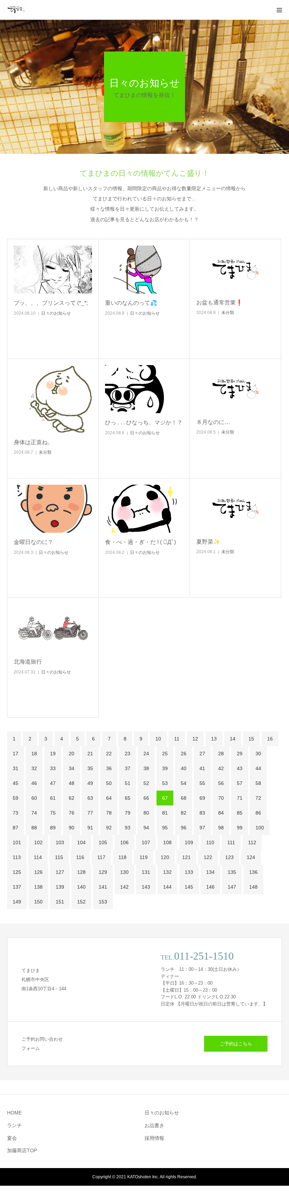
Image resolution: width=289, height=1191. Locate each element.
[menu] (279, 10)
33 (53, 768)
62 (71, 798)
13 (214, 739)
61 (53, 798)
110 (210, 842)
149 (17, 902)
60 (34, 798)
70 (221, 798)
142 (124, 887)
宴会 (12, 1138)
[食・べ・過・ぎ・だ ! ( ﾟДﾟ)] (144, 509)
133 (189, 872)
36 (109, 768)
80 (146, 813)
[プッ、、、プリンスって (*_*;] (53, 270)
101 (17, 842)
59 (15, 798)
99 (239, 827)
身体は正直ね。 (33, 442)
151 (60, 902)
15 (251, 739)
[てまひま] (16, 10)
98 (221, 827)
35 (90, 768)
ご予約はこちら (236, 1043)
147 (232, 887)
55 (202, 783)
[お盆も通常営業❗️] (235, 269)
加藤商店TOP (22, 1150)
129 (103, 872)
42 (221, 768)
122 (208, 857)
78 (109, 813)
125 (17, 872)
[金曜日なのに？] (53, 509)
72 (258, 798)
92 (109, 827)
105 (103, 842)
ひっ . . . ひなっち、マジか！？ (144, 422)
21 (90, 753)
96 (183, 827)
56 (221, 783)
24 (146, 753)
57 (239, 783)
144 (167, 887)
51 (127, 783)
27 (202, 753)
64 (109, 798)
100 (260, 827)
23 (127, 753)
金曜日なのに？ (33, 542)
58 (258, 783)
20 (71, 753)
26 (183, 753)
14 (232, 739)
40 (183, 768)
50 (109, 783)
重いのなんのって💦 (131, 303)
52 (146, 783)
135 (232, 872)
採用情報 (154, 1138)
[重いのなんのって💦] (144, 270)
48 (71, 783)
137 (17, 887)
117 (101, 857)
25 (165, 753)
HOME (14, 1113)
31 (15, 768)
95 (165, 827)
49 (90, 783)
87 (15, 827)
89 (53, 827)
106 (124, 842)
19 (53, 753)
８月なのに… (213, 422)
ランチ (14, 1125)
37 (127, 768)
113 (17, 857)
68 (183, 798)
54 (183, 783)
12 (195, 739)
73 (15, 813)
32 (34, 768)
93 (127, 827)
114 (38, 857)
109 (189, 842)
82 (183, 813)
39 (165, 768)
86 (258, 813)
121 (186, 857)
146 (210, 887)
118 (122, 857)
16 (270, 739)
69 (202, 798)
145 (189, 887)
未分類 (227, 312)
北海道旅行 (28, 662)
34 (71, 768)
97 (202, 827)
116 (80, 857)
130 (124, 872)
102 (38, 842)
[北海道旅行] (53, 628)
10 (158, 739)
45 (15, 783)
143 (146, 887)
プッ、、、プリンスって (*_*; (51, 303)
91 (90, 827)
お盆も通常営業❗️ (219, 303)
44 (258, 768)
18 (34, 753)
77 (90, 813)
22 (109, 753)
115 (59, 857)
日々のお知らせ (56, 313)
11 (176, 739)
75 (53, 813)
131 (146, 872)
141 (103, 887)
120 (165, 857)
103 (60, 842)
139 (60, 887)
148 (253, 887)
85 (239, 813)
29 (239, 753)
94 (146, 827)
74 (34, 813)
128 (81, 872)
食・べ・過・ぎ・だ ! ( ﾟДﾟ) (140, 542)
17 (15, 753)
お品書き (154, 1125)
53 (165, 783)
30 (258, 753)
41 (202, 768)
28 (221, 753)
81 (165, 813)
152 (81, 902)
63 (90, 798)
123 (229, 857)
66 (146, 798)
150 (38, 902)
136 (253, 872)
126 (38, 872)
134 (210, 872)
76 (71, 813)
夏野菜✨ (208, 542)
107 (146, 842)
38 (146, 768)
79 (127, 813)
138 (38, 887)
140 (81, 887)
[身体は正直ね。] (53, 399)
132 (167, 872)
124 (251, 857)
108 (167, 842)
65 (127, 798)
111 (231, 842)
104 (81, 842)
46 (34, 783)
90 (71, 827)
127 (60, 872)
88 (34, 827)
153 (103, 902)
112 (252, 842)
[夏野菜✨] (235, 508)
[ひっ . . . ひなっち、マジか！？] (144, 389)
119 (144, 857)
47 (53, 783)
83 (202, 813)
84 (221, 813)
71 (239, 798)
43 (239, 768)
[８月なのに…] (235, 389)
